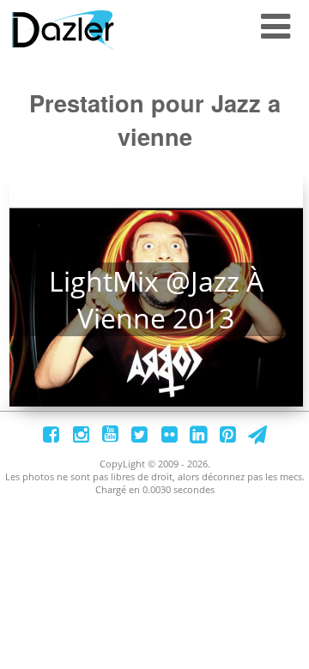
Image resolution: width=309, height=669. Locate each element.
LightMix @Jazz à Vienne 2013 (156, 299)
